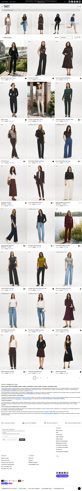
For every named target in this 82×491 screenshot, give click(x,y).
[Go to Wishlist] (75, 6)
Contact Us (59, 449)
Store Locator (5, 458)
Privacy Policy (22, 488)
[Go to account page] (78, 7)
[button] (80, 7)
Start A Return (60, 437)
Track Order (59, 434)
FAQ (57, 432)
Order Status (59, 439)
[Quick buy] (26, 75)
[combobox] (41, 10)
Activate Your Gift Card (7, 462)
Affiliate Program (33, 462)
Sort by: (57, 37)
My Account (59, 430)
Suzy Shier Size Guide (61, 445)
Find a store (12, 1)
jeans (9, 389)
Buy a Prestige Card (6, 466)
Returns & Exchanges (61, 441)
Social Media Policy (59, 488)
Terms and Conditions (34, 488)
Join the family (4, 1)
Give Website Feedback (62, 451)
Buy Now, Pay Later (6, 468)
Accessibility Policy (34, 464)
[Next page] (79, 378)
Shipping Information (61, 443)
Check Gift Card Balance (7, 464)
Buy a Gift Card (5, 460)
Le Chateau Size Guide (62, 447)
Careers (31, 460)
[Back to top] (79, 488)
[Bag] (80, 7)
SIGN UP (22, 439)
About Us (31, 458)
